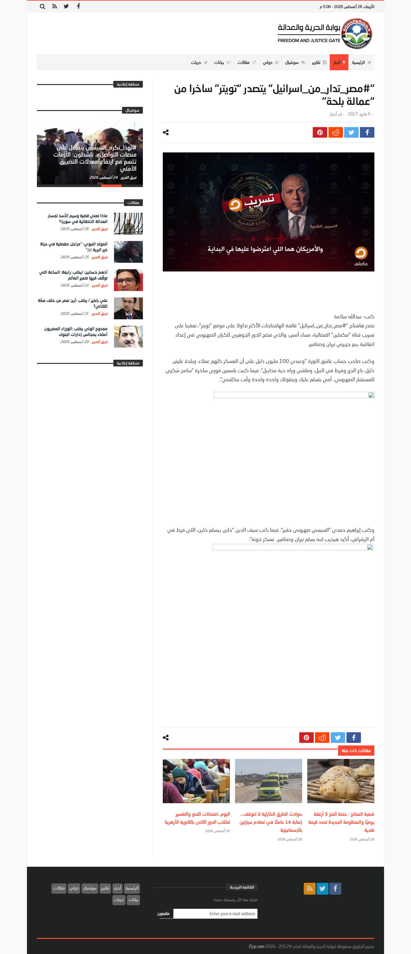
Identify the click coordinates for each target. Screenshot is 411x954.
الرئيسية (132, 887)
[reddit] (335, 132)
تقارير (105, 887)
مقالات (59, 887)
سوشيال (90, 887)
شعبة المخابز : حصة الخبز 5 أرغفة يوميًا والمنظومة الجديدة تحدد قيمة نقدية (341, 822)
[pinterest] (320, 132)
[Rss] (54, 7)
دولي (74, 887)
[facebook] (367, 132)
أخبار (333, 114)
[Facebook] (78, 7)
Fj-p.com (256, 946)
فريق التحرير (128, 177)
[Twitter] (66, 7)
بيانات (133, 899)
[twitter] (351, 132)
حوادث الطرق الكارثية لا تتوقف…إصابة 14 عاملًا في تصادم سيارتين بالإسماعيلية (271, 822)
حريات (119, 899)
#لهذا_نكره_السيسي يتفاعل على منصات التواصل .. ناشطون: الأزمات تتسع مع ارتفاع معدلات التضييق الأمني (94, 158)
